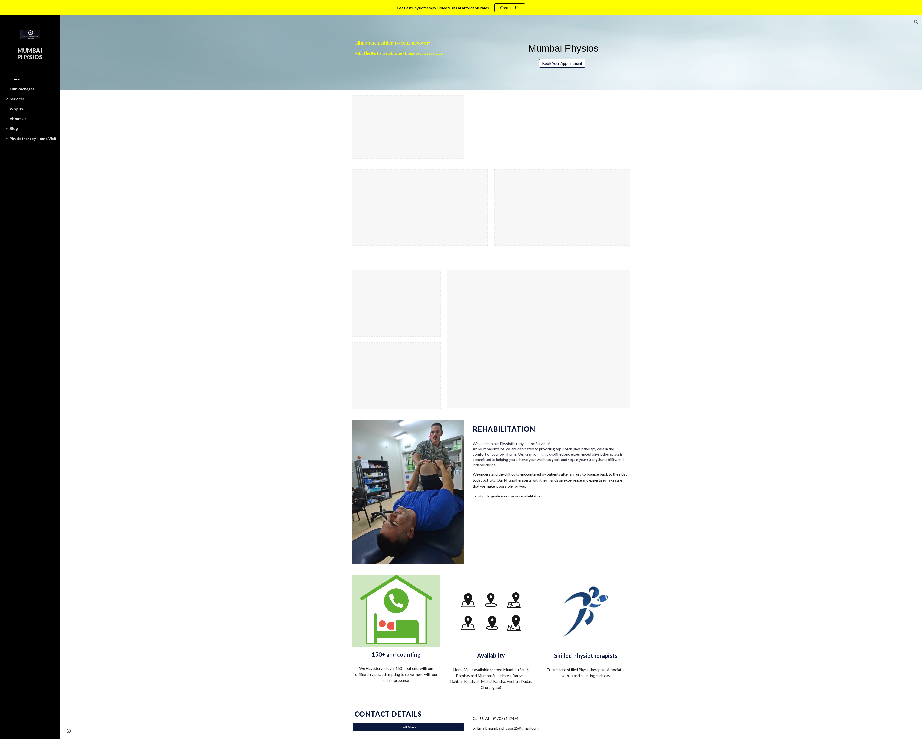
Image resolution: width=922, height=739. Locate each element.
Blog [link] (14, 128)
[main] (419, 48)
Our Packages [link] (22, 88)
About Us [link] (18, 118)
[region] (461, 7)
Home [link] (15, 79)
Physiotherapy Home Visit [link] (33, 138)
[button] (916, 22)
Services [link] (17, 99)
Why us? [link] (17, 108)
